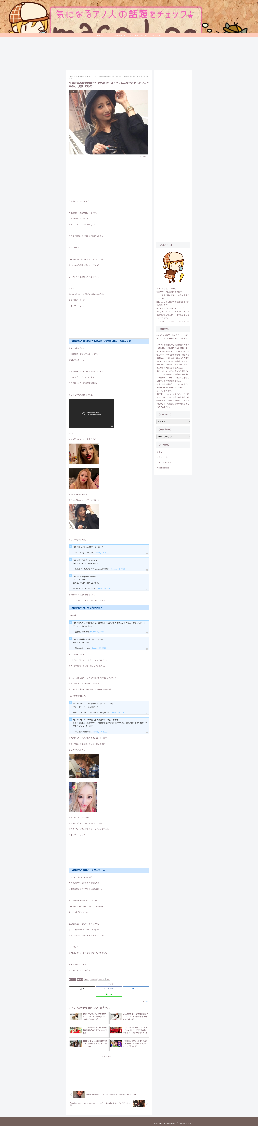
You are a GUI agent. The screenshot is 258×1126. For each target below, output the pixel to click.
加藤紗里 (94, 979)
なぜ (87, 979)
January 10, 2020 (102, 553)
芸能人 (81, 979)
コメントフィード (164, 462)
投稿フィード (162, 457)
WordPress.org (163, 468)
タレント (73, 979)
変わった (102, 979)
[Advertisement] (126, 53)
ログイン (160, 452)
